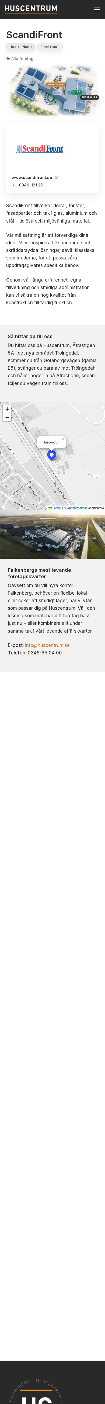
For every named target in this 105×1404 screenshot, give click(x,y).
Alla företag (22, 58)
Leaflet (56, 507)
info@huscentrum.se (47, 645)
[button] (97, 9)
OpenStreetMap (77, 507)
